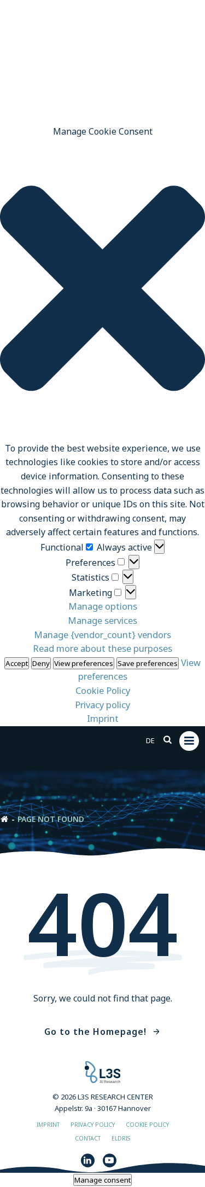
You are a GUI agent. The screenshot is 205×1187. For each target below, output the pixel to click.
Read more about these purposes (102, 648)
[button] (102, 290)
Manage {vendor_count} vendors (102, 634)
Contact (88, 1138)
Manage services (102, 620)
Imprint (103, 718)
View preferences (83, 663)
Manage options (102, 606)
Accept (16, 663)
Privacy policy (102, 704)
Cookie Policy (102, 690)
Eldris (121, 1138)
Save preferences (148, 663)
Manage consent (102, 1180)
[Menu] (189, 741)
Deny (41, 663)
